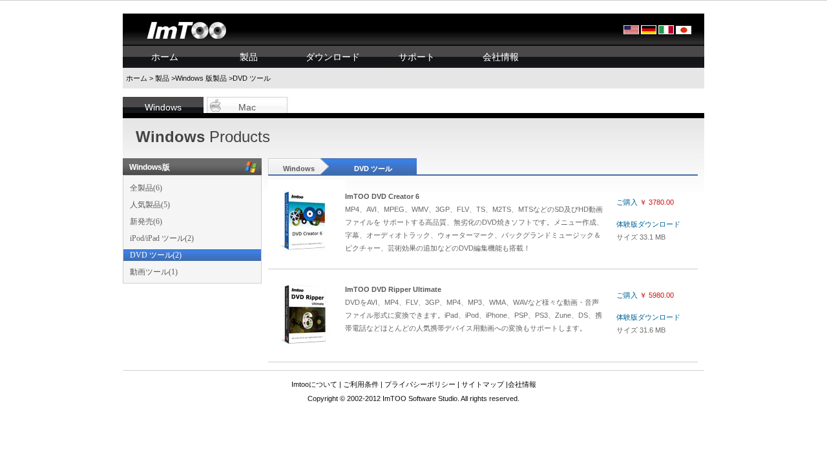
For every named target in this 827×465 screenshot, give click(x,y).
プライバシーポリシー (419, 384)
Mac (247, 107)
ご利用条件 (361, 384)
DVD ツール (373, 168)
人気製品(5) (150, 204)
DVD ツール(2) (156, 255)
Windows (163, 107)
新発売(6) (146, 221)
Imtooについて (314, 384)
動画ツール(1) (154, 271)
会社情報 (501, 57)
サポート (417, 57)
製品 (249, 57)
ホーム (164, 57)
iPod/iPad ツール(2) (162, 238)
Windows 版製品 (201, 78)
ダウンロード (333, 57)
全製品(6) (146, 187)
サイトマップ (482, 384)
